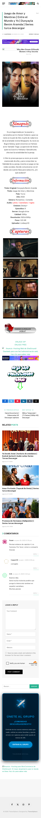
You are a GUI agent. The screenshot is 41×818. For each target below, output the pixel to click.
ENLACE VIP (20, 342)
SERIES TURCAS (34, 34)
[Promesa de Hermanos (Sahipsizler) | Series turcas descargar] (20, 508)
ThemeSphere (32, 811)
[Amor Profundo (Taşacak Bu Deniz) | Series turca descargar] (20, 475)
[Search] (38, 3)
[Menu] (3, 3)
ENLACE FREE (20, 345)
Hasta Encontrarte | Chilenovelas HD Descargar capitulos (12, 415)
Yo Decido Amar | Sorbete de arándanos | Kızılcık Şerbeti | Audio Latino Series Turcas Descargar (19, 456)
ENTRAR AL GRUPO (21, 744)
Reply (35, 554)
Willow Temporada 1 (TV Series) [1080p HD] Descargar (30, 415)
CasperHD (7, 34)
